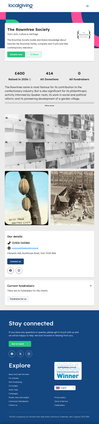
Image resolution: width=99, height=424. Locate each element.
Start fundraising (15, 382)
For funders (13, 386)
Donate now (16, 54)
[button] (20, 75)
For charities (14, 378)
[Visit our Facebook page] (12, 354)
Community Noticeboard (18, 401)
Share (36, 54)
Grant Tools (13, 390)
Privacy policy (60, 397)
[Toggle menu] (87, 6)
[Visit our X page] (20, 354)
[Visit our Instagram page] (29, 354)
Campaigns (13, 394)
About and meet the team (19, 374)
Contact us (15, 261)
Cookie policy (59, 405)
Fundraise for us (18, 299)
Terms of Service (61, 401)
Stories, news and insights (19, 397)
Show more (49, 106)
